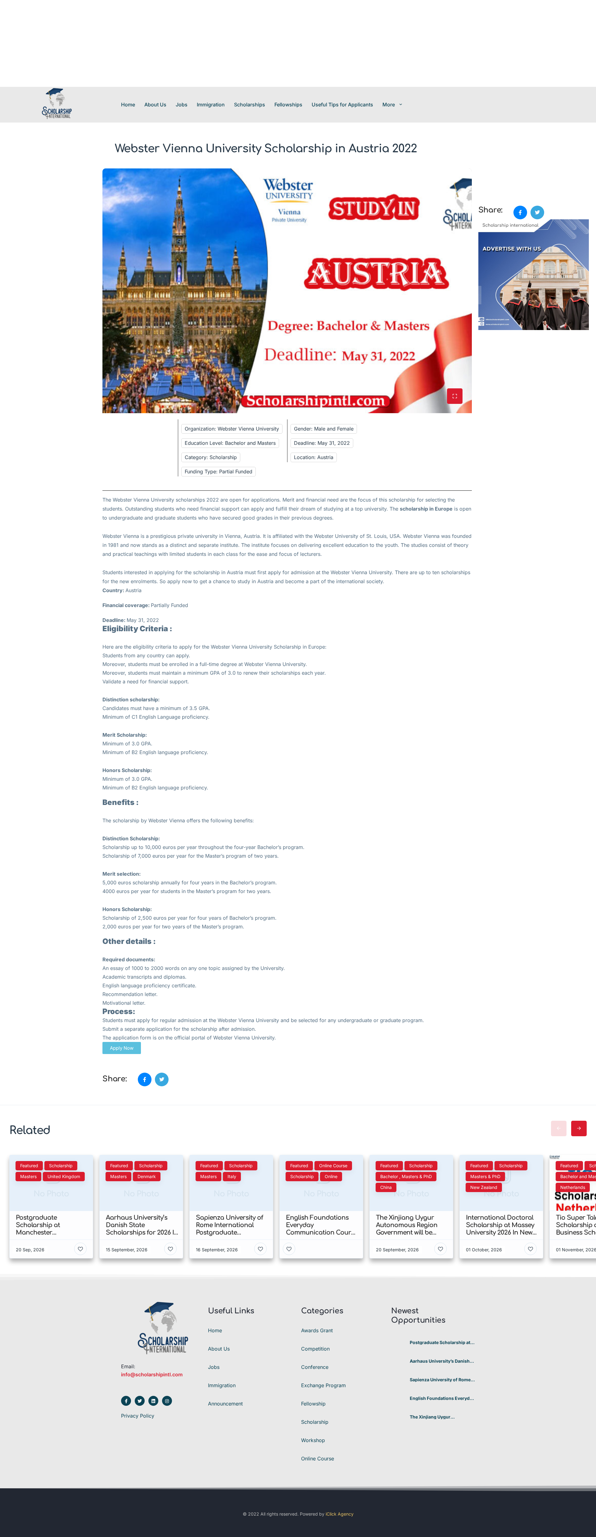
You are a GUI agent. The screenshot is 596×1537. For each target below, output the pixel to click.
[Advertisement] (186, 43)
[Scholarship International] (57, 104)
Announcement (225, 1404)
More (388, 104)
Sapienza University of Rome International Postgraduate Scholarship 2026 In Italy (440, 1380)
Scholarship (314, 1422)
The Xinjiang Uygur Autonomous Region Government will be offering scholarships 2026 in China (439, 1417)
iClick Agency (340, 1514)
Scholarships (249, 104)
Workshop (313, 1440)
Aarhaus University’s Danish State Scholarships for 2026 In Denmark (442, 1361)
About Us (155, 104)
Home (128, 104)
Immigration (211, 104)
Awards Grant (317, 1330)
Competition (315, 1349)
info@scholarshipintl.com (152, 1374)
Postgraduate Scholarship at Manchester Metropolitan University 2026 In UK (440, 1342)
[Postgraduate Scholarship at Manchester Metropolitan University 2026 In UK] (398, 1343)
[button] (121, 1048)
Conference (314, 1367)
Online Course (317, 1458)
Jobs (181, 104)
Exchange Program (323, 1385)
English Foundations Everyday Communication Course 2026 (442, 1398)
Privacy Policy (137, 1416)
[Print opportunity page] (483, 172)
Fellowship (313, 1404)
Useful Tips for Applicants (342, 104)
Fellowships (288, 104)
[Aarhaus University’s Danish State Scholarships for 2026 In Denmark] (398, 1361)
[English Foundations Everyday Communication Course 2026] (398, 1398)
